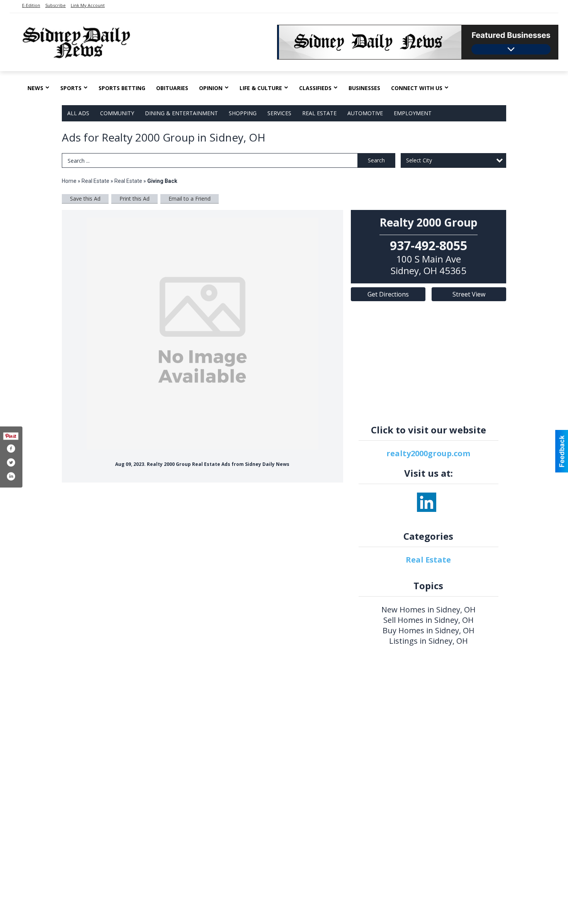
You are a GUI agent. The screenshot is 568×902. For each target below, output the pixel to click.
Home (69, 181)
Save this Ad (85, 198)
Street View (468, 294)
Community (117, 113)
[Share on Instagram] (11, 476)
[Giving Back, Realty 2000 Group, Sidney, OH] (202, 334)
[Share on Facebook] (11, 448)
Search (376, 160)
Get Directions (388, 294)
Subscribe (55, 5)
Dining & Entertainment (181, 113)
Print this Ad (134, 198)
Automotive (365, 113)
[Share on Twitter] (11, 462)
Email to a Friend (189, 198)
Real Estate (319, 113)
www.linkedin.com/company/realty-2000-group (426, 502)
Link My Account (88, 5)
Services (279, 113)
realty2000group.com (428, 453)
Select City (419, 160)
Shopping (243, 113)
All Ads (78, 113)
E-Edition (31, 5)
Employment (413, 113)
